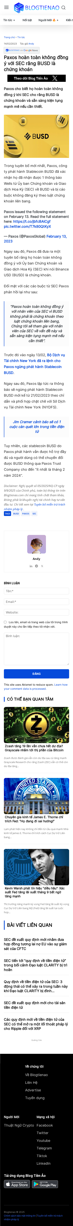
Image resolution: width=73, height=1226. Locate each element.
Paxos (25, 513)
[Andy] (36, 544)
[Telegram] (38, 521)
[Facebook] (20, 521)
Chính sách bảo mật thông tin (20, 1215)
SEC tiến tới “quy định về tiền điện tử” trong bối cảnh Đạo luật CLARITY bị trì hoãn (35, 965)
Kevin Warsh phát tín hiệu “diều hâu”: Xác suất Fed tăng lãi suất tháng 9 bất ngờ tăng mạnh (35, 892)
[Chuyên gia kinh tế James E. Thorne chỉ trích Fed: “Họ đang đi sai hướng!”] (36, 796)
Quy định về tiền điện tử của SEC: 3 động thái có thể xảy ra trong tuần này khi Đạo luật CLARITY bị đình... (36, 986)
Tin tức (21, 37)
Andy (31, 44)
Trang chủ (9, 37)
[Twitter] (29, 521)
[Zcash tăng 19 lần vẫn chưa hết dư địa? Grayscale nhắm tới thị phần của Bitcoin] (36, 725)
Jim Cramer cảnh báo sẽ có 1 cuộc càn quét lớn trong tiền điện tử (36, 427)
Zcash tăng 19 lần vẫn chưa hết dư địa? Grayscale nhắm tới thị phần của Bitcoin (34, 748)
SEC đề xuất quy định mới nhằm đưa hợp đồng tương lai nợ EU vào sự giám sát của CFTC (35, 944)
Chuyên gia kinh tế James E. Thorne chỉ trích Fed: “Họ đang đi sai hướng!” (34, 819)
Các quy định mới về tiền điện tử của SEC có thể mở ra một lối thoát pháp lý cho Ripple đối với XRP (36, 1024)
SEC (34, 513)
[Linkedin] (30, 565)
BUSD (16, 513)
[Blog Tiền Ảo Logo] (36, 7)
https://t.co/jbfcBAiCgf (32, 221)
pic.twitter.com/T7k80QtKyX (27, 226)
